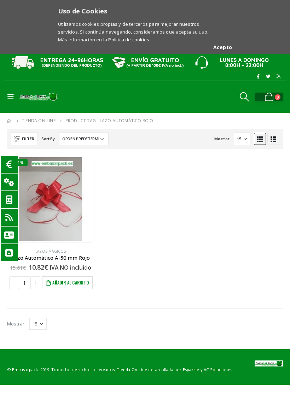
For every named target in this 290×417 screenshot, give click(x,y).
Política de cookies (128, 39)
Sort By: (48, 138)
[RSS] (278, 76)
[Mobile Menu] (12, 97)
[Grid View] (260, 139)
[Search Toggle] (244, 96)
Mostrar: (222, 138)
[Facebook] (258, 76)
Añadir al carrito (70, 283)
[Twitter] (268, 76)
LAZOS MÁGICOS (50, 251)
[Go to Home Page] (9, 121)
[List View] (273, 139)
